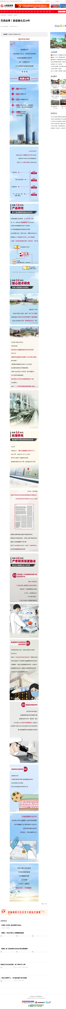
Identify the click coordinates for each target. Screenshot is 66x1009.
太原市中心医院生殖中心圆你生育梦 (58, 123)
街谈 (29, 11)
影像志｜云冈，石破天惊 (57, 64)
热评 (32, 11)
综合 (35, 11)
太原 (10, 11)
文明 (23, 11)
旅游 (38, 11)
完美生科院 (5, 26)
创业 (26, 11)
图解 (50, 11)
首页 (1, 11)
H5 (53, 11)
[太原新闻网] (7, 6)
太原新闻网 (9, 15)
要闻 (4, 11)
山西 (14, 11)
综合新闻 (15, 15)
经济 (17, 11)
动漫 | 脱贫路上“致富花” (57, 68)
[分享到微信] (61, 26)
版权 (44, 11)
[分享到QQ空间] (63, 26)
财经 (41, 11)
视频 (47, 11)
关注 (7, 11)
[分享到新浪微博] (58, 26)
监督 (20, 11)
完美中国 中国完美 (25, 39)
